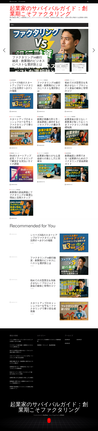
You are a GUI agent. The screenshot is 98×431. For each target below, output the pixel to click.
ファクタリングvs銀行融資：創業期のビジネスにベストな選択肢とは (48, 86)
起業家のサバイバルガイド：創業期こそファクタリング (48, 10)
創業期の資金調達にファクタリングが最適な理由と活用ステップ (21, 195)
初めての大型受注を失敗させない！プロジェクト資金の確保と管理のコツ (28, 59)
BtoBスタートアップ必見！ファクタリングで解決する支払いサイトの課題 (21, 159)
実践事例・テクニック (19, 49)
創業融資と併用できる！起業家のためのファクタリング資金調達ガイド (76, 159)
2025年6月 (67, 339)
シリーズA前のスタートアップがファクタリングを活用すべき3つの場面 (21, 86)
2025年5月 (79, 339)
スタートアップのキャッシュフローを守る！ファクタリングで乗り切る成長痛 (21, 123)
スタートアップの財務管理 (16, 116)
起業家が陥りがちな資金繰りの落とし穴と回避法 (48, 158)
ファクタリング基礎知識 (43, 80)
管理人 (12, 24)
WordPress (45, 415)
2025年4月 (67, 343)
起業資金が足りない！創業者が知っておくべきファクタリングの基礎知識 (76, 123)
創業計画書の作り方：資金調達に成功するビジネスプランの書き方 (48, 121)
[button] (4, 50)
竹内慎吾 (36, 49)
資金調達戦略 (13, 80)
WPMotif (62, 415)
